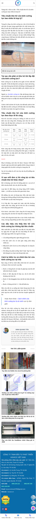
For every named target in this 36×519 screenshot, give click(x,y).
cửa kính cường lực (14, 94)
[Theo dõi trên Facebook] (3, 509)
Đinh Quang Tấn (22, 329)
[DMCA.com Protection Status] (5, 500)
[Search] (34, 3)
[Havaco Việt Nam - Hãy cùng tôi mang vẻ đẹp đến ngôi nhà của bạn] (18, 3)
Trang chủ (4, 9)
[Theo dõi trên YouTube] (6, 509)
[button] (2, 3)
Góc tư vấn (12, 9)
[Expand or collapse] (32, 71)
